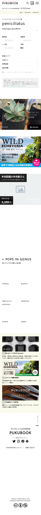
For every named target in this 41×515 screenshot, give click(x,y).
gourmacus (24, 283)
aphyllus (23, 321)
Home (21, 12)
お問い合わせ (30, 447)
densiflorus (5, 283)
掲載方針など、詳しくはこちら (18, 86)
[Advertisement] (20, 231)
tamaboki (5, 321)
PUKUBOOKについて (14, 447)
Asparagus (27, 12)
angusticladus (25, 301)
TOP (37, 425)
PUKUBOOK (10, 3)
